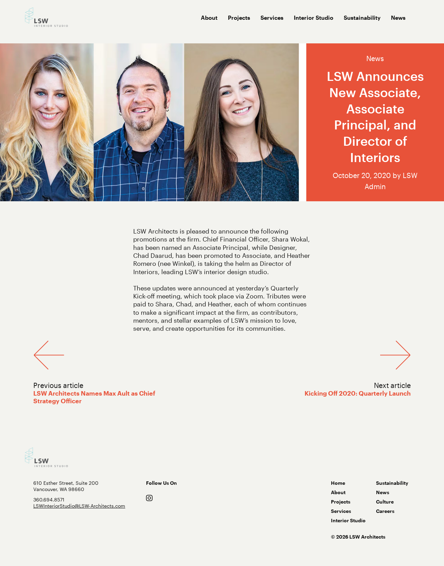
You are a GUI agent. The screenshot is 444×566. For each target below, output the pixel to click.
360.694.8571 (49, 499)
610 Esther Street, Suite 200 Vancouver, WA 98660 (66, 486)
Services (272, 17)
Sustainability (362, 17)
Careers (385, 511)
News (398, 17)
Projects (239, 17)
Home (338, 483)
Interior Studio (313, 17)
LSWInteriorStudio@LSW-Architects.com (79, 506)
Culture (385, 502)
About (209, 17)
